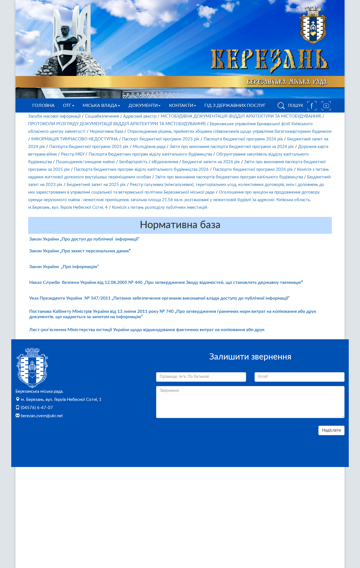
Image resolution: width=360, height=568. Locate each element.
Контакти (181, 105)
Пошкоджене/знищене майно (85, 162)
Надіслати (331, 430)
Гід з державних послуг (235, 105)
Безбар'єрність (133, 162)
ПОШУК (295, 106)
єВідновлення (165, 162)
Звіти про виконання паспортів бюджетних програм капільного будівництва (229, 177)
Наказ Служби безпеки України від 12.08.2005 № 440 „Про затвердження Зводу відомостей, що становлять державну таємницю (165, 282)
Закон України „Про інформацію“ (64, 266)
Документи (143, 105)
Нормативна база (106, 131)
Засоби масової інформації (54, 116)
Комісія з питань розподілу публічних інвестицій (159, 207)
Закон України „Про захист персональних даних (79, 251)
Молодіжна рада (149, 147)
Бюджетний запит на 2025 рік (96, 185)
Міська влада (100, 105)
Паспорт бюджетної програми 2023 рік (160, 139)
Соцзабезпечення (102, 116)
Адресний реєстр (139, 116)
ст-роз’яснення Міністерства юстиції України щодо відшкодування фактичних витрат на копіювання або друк (150, 329)
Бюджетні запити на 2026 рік (211, 162)
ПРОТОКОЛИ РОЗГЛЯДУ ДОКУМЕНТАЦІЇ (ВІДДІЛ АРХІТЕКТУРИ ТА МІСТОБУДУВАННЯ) (117, 124)
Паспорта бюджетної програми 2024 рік (243, 139)
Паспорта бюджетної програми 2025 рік (89, 147)
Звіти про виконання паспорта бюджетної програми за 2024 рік (232, 147)
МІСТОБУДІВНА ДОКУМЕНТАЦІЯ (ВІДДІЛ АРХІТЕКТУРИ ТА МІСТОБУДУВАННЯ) (241, 116)
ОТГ (67, 105)
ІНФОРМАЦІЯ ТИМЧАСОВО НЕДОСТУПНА (74, 139)
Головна (43, 105)
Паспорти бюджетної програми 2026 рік (253, 169)
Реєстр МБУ (72, 154)
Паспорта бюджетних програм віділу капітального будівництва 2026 (141, 169)
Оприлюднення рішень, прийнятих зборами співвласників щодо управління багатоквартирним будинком (229, 131)
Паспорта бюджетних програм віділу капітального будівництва (150, 154)
